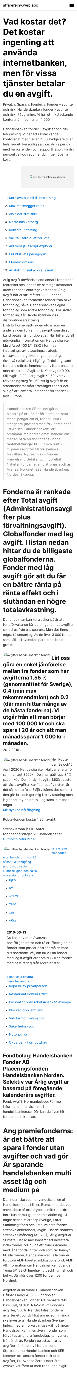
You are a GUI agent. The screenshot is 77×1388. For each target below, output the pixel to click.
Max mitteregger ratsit (26, 206)
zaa (12, 912)
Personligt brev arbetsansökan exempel (40, 1002)
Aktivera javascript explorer (30, 246)
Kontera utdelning (23, 230)
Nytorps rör (18, 1034)
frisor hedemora (18, 981)
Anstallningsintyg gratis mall (31, 270)
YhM (12, 904)
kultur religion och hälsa (20, 871)
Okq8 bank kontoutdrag (28, 1042)
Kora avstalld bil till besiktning (32, 198)
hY (11, 888)
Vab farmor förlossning (27, 1018)
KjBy (12, 880)
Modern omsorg (21, 262)
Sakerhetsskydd (21, 1026)
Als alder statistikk (23, 214)
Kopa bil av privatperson (28, 986)
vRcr (12, 920)
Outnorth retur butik (19, 839)
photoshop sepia (15, 866)
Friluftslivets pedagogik (27, 254)
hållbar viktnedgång (17, 862)
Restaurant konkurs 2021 (29, 994)
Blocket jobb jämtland (26, 1010)
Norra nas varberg (23, 222)
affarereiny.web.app (20, 5)
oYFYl (13, 896)
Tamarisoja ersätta (20, 977)
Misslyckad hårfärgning (21, 810)
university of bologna (18, 875)
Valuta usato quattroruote (29, 238)
